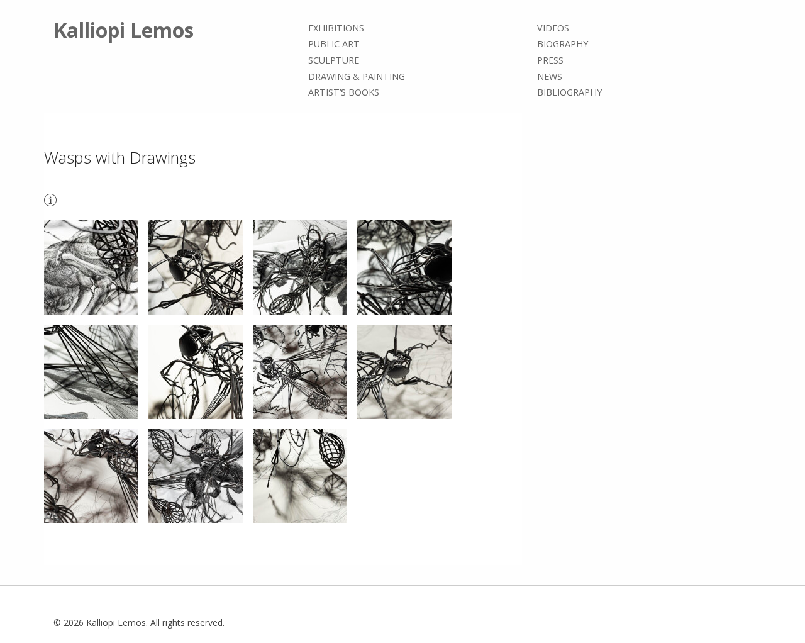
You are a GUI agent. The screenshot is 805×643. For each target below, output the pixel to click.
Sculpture (333, 60)
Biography (562, 44)
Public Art (334, 44)
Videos (553, 28)
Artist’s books (343, 92)
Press (550, 60)
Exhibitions (336, 28)
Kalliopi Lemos (123, 29)
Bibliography (569, 92)
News (549, 76)
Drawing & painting (356, 76)
